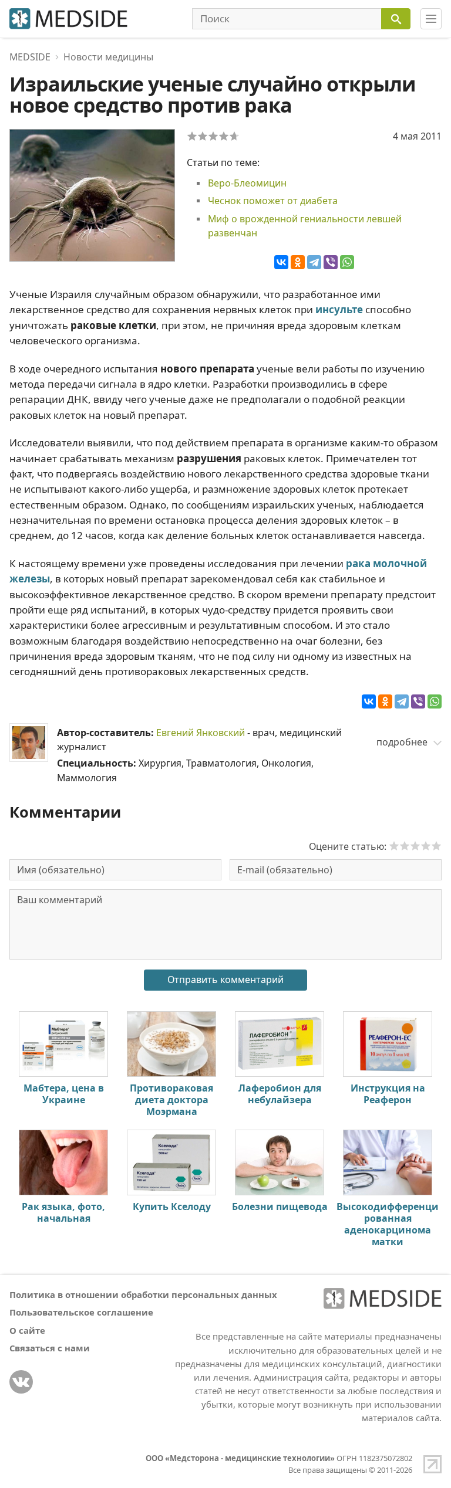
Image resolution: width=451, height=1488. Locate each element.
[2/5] (202, 136)
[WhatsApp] (347, 262)
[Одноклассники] (298, 262)
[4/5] (223, 136)
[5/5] (234, 136)
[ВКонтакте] (281, 262)
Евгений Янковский (200, 732)
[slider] (415, 845)
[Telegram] (314, 262)
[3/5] (213, 136)
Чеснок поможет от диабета (273, 200)
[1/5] (192, 136)
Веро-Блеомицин (247, 183)
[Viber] (331, 262)
